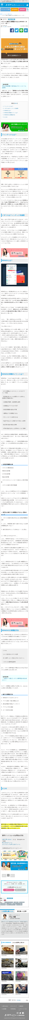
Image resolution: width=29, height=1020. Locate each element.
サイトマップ (14, 1006)
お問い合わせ (5, 1006)
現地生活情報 (11, 19)
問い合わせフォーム (7, 842)
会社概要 (4, 1008)
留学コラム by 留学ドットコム (27, 5)
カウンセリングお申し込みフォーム (11, 844)
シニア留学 (9, 903)
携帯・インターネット (11, 904)
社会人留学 (22, 902)
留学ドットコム (3, 14)
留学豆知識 (3, 904)
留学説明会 (13, 1008)
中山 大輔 (4, 26)
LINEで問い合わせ (6, 839)
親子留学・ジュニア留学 (17, 903)
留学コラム (10, 14)
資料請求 (21, 1006)
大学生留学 (3, 903)
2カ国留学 (16, 902)
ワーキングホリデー (8, 902)
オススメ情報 (19, 904)
